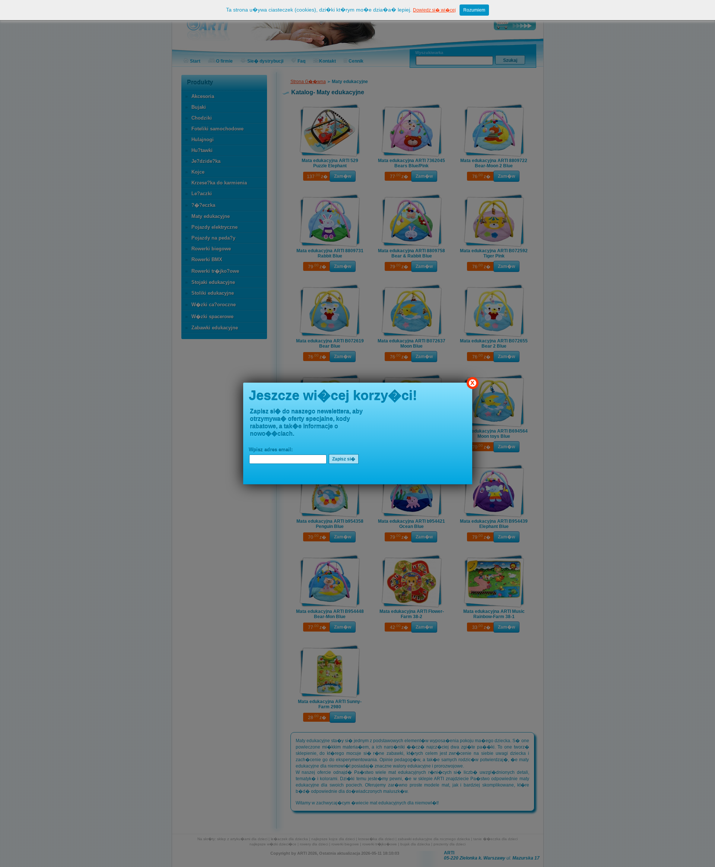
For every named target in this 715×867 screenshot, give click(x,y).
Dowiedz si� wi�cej (434, 10)
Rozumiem (474, 10)
